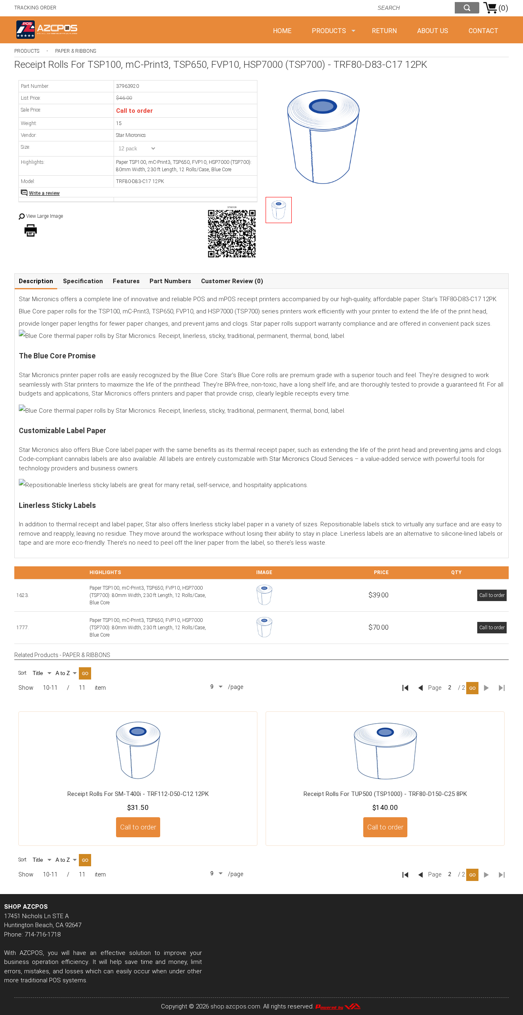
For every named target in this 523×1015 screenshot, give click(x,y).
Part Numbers (170, 281)
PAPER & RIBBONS (75, 51)
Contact (483, 31)
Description (36, 281)
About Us (432, 31)
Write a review (44, 193)
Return (384, 31)
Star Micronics (131, 135)
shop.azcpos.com (235, 1006)
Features (126, 281)
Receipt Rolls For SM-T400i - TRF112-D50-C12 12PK (138, 794)
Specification (83, 281)
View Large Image (44, 216)
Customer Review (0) (232, 281)
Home (282, 31)
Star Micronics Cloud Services (311, 459)
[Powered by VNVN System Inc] (337, 1006)
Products (329, 31)
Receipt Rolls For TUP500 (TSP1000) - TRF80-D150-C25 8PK (385, 794)
